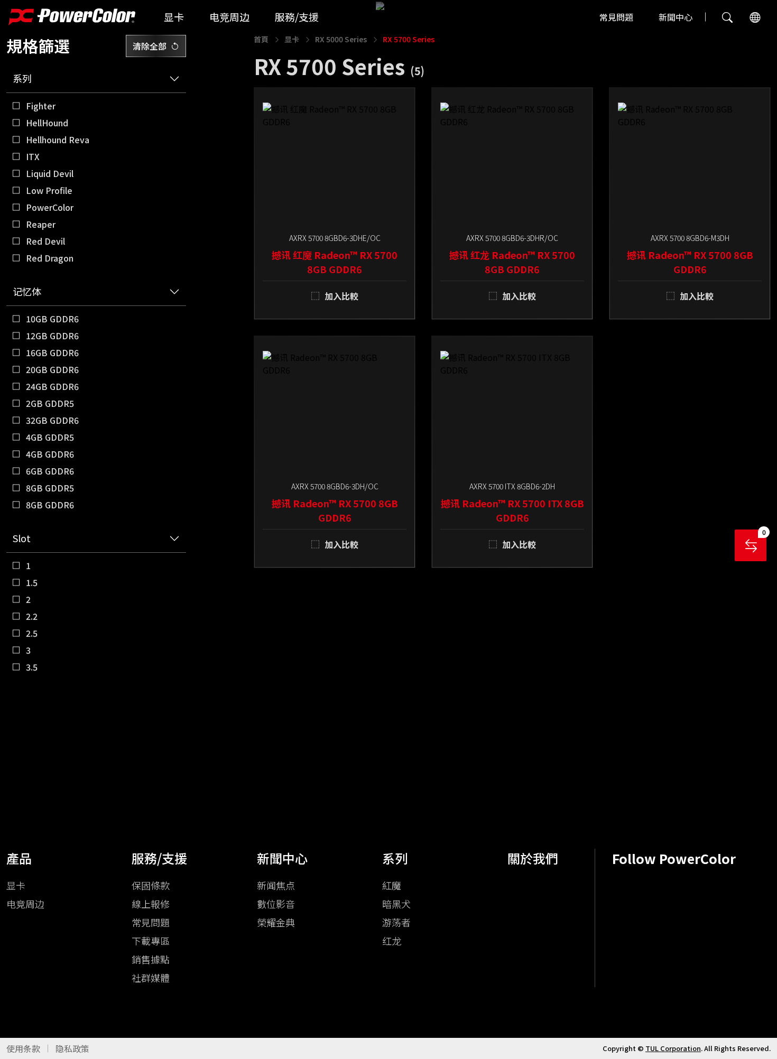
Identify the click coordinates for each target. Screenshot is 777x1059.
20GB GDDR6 (52, 369)
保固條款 (151, 885)
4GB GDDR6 (50, 454)
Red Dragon (49, 258)
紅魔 (391, 885)
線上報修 (151, 904)
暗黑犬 (396, 904)
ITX (33, 156)
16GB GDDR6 (52, 352)
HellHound (47, 122)
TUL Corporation (673, 1048)
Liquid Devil (49, 173)
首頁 (261, 39)
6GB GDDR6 (50, 471)
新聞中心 (675, 17)
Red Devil (45, 241)
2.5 (32, 633)
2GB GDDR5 (50, 403)
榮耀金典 (276, 922)
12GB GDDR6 (52, 335)
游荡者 (396, 922)
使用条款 (23, 1048)
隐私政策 (72, 1048)
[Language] (755, 17)
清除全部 (149, 46)
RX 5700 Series (408, 39)
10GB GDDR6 (52, 318)
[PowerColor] (71, 16)
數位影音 (276, 904)
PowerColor (49, 207)
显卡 (174, 17)
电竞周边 (229, 17)
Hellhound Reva (57, 139)
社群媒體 (151, 977)
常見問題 (616, 17)
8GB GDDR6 (50, 504)
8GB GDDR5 (50, 487)
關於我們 (532, 858)
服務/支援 (297, 17)
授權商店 (23, 842)
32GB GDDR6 (52, 420)
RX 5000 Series (341, 39)
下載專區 (151, 940)
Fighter (41, 105)
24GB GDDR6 (52, 386)
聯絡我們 (59, 842)
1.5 (32, 582)
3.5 (32, 667)
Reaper (41, 224)
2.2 (32, 616)
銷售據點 (151, 959)
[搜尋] (727, 17)
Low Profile (49, 190)
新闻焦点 (276, 885)
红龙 (391, 940)
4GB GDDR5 (50, 437)
